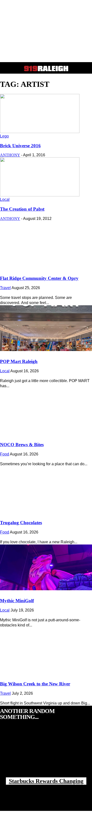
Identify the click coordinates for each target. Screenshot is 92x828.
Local (5, 199)
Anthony (10, 155)
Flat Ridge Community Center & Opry (39, 278)
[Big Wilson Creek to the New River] (46, 651)
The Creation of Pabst (22, 209)
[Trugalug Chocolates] (46, 489)
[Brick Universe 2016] (39, 132)
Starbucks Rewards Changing (46, 781)
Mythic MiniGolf (17, 600)
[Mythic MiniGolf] (46, 567)
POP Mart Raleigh (19, 361)
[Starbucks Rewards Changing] (46, 753)
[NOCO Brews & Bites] (46, 411)
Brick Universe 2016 (20, 145)
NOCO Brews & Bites (22, 444)
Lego (4, 136)
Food (4, 454)
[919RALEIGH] (46, 68)
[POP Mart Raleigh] (46, 328)
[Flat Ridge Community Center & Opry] (46, 245)
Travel (5, 288)
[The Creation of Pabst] (39, 195)
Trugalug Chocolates (21, 522)
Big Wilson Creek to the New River (35, 683)
